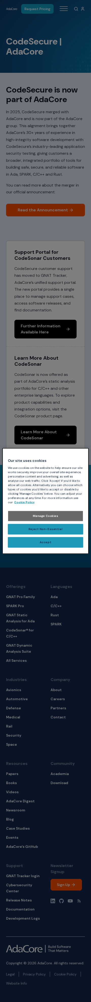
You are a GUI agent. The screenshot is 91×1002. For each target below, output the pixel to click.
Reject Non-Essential (45, 529)
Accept (45, 542)
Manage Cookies (45, 516)
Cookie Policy (24, 502)
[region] (45, 501)
